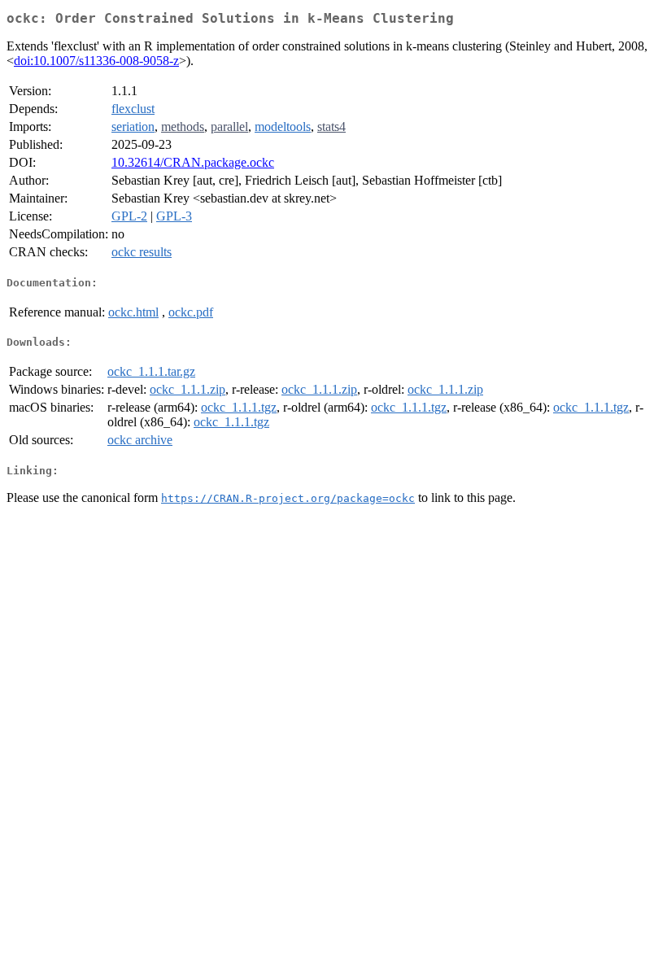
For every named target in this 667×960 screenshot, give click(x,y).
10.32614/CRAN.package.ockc (192, 162)
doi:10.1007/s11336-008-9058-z (96, 61)
